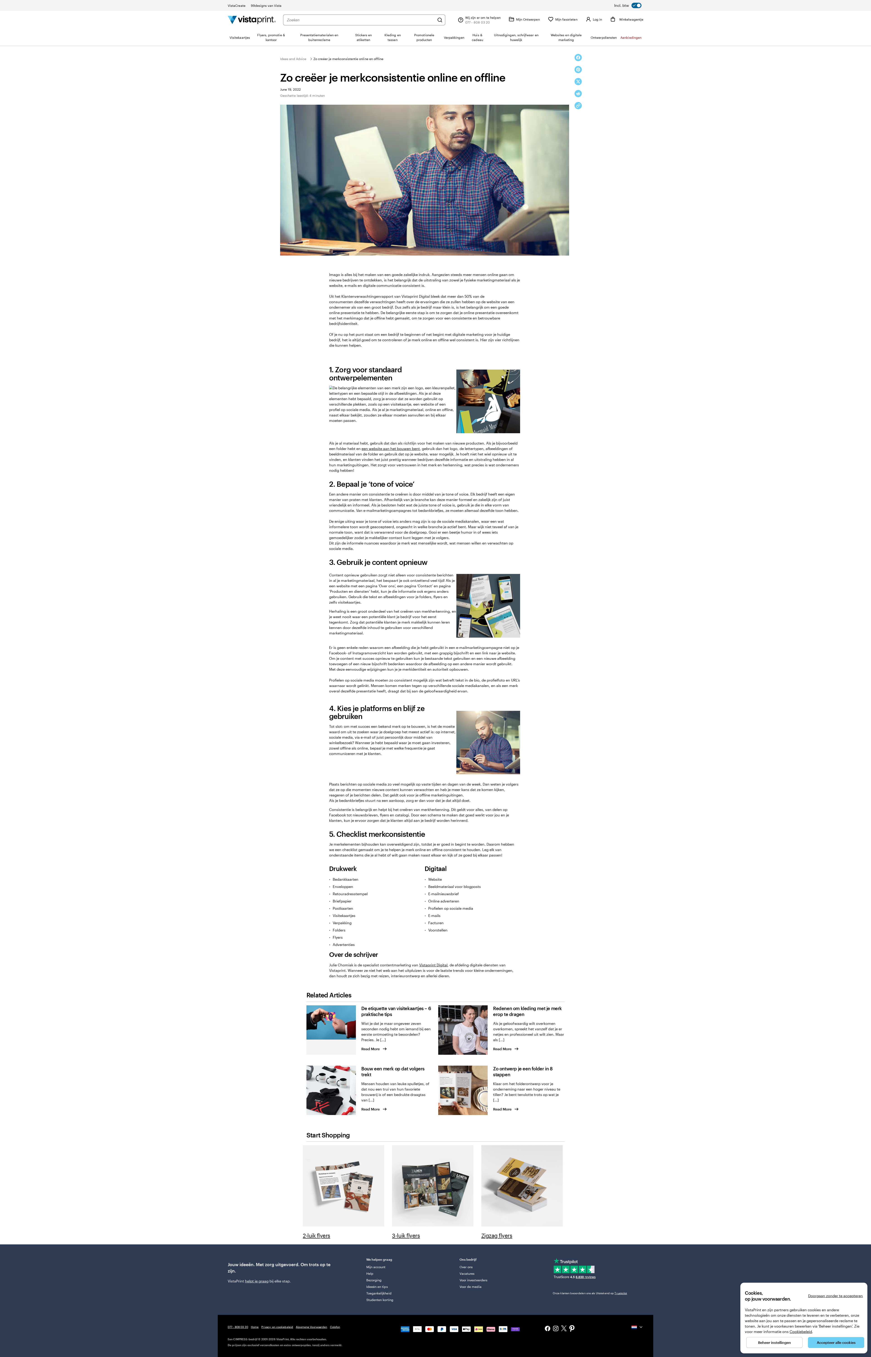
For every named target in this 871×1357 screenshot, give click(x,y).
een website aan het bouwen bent (391, 448)
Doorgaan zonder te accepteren (835, 1296)
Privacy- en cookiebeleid (277, 1326)
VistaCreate (236, 5)
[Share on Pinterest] (578, 69)
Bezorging (374, 1280)
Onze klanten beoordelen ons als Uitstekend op (590, 1293)
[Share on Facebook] (578, 57)
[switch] (627, 5)
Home (255, 1326)
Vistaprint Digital (433, 965)
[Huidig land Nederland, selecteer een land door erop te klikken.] (637, 1327)
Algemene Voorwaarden (311, 1326)
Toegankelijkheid (378, 1293)
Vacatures (467, 1273)
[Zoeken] (439, 19)
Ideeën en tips (377, 1287)
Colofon (335, 1326)
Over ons (466, 1267)
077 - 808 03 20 (238, 1326)
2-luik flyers (316, 1235)
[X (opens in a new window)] (564, 1329)
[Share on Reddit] (578, 93)
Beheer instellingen (774, 1342)
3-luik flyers (406, 1235)
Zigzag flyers (496, 1235)
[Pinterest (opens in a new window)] (572, 1329)
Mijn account (376, 1267)
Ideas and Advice (293, 59)
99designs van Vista (266, 5)
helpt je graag (257, 1281)
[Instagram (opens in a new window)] (555, 1329)
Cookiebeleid (801, 1331)
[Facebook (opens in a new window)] (547, 1329)
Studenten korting (379, 1300)
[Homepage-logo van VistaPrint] (252, 20)
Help (369, 1273)
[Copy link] (578, 105)
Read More (370, 1049)
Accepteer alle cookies (836, 1342)
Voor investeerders (473, 1280)
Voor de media (471, 1287)
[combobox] (361, 20)
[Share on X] (578, 81)
